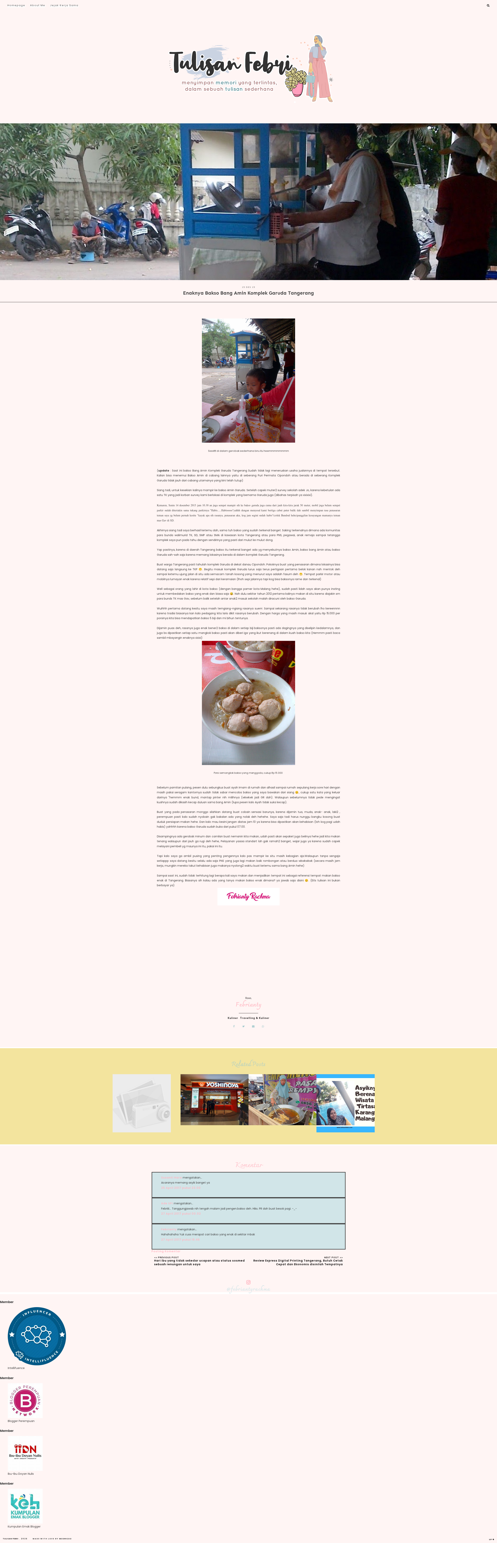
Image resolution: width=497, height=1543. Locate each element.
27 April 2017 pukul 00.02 (181, 1214)
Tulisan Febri (10, 1538)
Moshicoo (65, 1538)
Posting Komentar (166, 1251)
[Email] (253, 1026)
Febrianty (249, 1005)
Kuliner (233, 1017)
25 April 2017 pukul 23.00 (181, 1188)
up (491, 1539)
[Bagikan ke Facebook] (233, 1026)
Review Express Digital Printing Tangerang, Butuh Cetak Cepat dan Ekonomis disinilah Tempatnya (298, 1262)
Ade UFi (167, 1203)
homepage (16, 5)
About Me (37, 5)
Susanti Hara (171, 1178)
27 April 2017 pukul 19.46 (180, 1240)
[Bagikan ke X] (243, 1026)
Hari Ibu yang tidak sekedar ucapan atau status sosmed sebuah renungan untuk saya (199, 1262)
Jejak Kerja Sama (64, 5)
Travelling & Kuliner (254, 1017)
